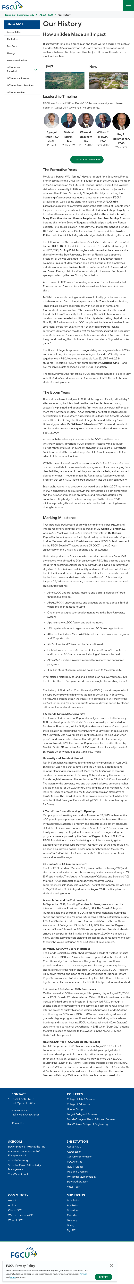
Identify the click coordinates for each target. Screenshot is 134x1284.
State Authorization (77, 1182)
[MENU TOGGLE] (128, 5)
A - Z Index (73, 1200)
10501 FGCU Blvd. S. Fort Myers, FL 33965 (23, 1101)
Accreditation (14, 32)
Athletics (12, 1205)
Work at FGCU (16, 1220)
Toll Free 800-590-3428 (26, 1115)
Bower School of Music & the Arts (26, 1147)
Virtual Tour (73, 1187)
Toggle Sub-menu (36, 69)
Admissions (73, 1205)
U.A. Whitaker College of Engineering (87, 1124)
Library (71, 1225)
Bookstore (72, 1210)
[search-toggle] (117, 5)
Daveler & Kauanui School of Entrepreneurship (24, 1154)
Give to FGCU (15, 1210)
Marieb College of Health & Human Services (91, 1119)
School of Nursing (18, 1161)
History (11, 53)
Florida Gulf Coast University (19, 15)
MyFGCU (72, 1230)
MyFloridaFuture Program (81, 1177)
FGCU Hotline (74, 1162)
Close (111, 1265)
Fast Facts (12, 46)
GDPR (13, 1277)
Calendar (72, 1215)
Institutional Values (17, 61)
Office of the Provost (18, 78)
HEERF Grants (75, 1167)
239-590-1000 (20, 1111)
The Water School (18, 1174)
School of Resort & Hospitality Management (24, 1167)
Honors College (75, 1109)
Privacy (83, 1274)
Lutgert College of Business (82, 1114)
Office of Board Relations (20, 85)
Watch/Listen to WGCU (21, 1215)
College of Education (78, 1104)
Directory (72, 1220)
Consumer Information (79, 1157)
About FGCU (46, 15)
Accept (103, 1277)
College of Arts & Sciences (81, 1099)
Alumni (12, 1200)
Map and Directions (78, 1172)
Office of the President (13, 70)
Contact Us (12, 39)
